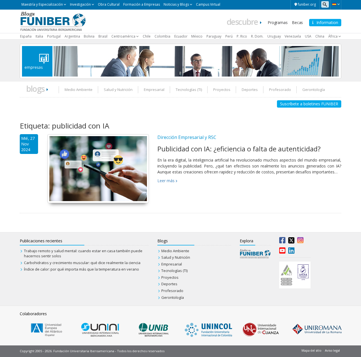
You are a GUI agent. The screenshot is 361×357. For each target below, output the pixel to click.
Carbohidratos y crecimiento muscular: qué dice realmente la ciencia (82, 262)
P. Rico (242, 36)
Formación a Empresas (141, 4)
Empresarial (154, 89)
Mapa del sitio (311, 350)
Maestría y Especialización (42, 4)
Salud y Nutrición (118, 89)
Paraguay (213, 36)
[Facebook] (282, 241)
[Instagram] (300, 241)
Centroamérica (123, 36)
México (196, 36)
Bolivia (89, 36)
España (26, 36)
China (319, 36)
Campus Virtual (208, 4)
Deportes (250, 89)
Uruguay (274, 36)
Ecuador (181, 36)
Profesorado (280, 89)
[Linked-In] (291, 251)
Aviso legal (332, 350)
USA (308, 36)
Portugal (54, 36)
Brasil (102, 36)
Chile (147, 36)
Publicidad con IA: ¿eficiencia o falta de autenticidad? (239, 148)
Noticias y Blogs (176, 4)
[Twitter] (291, 241)
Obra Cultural (109, 4)
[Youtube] (282, 251)
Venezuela (293, 36)
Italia (39, 36)
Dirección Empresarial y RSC (186, 137)
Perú (229, 36)
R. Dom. (257, 36)
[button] (336, 4)
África (333, 36)
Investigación (80, 4)
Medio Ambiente (79, 89)
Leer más (166, 180)
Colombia (162, 36)
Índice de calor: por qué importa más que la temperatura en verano (81, 269)
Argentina (72, 36)
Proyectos (221, 89)
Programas (277, 22)
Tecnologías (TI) (189, 89)
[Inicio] (53, 20)
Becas (297, 22)
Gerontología (313, 89)
